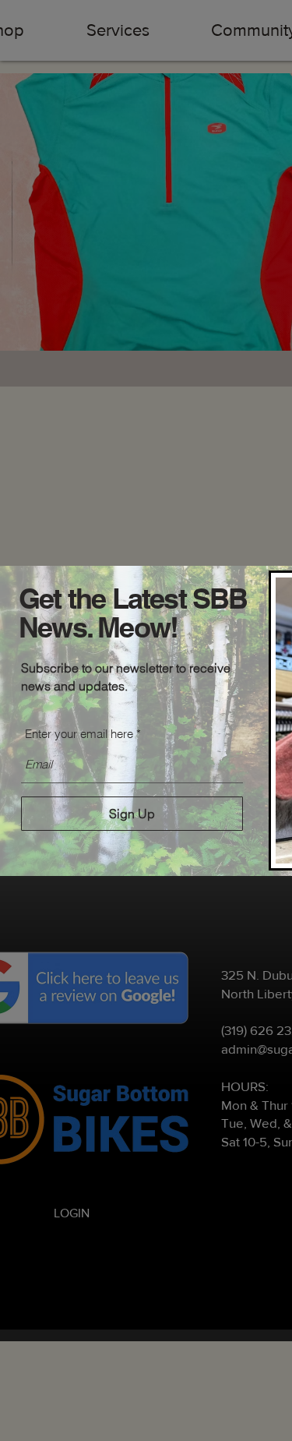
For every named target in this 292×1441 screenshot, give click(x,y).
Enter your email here (79, 734)
